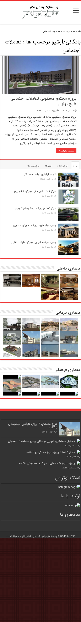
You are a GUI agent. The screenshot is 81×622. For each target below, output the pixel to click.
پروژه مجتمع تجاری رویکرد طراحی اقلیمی (33, 242)
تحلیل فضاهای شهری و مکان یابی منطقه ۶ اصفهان (41, 441)
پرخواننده (62, 166)
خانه (75, 31)
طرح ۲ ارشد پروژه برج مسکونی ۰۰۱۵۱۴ (50, 452)
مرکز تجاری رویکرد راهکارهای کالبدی (35, 208)
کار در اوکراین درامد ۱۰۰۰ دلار (40, 174)
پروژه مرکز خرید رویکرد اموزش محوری (34, 225)
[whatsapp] (72, 505)
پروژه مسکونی (50, 111)
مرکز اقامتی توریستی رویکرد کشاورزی (35, 191)
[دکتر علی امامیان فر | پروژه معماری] (40, 12)
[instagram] (69, 487)
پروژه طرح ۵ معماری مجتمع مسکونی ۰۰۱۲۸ (47, 463)
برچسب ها (33, 166)
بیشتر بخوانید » (66, 150)
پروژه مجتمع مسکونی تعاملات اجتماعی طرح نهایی (43, 101)
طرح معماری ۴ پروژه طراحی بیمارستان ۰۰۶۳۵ (32, 425)
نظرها (48, 166)
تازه (75, 166)
